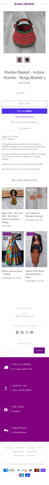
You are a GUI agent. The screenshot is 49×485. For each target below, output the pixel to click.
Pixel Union (23, 464)
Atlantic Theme (10, 464)
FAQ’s (40, 448)
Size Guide (31, 448)
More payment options (24, 116)
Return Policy (19, 455)
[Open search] (7, 4)
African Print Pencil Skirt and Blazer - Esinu (34, 274)
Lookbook (20, 448)
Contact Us (31, 455)
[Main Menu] (3, 4)
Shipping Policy (18, 451)
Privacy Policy (32, 451)
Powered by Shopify (36, 464)
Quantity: (20, 93)
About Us (10, 448)
